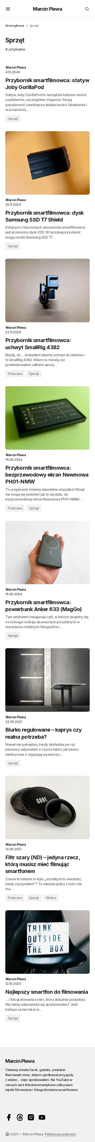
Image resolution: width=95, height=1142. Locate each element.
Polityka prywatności (60, 1134)
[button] (8, 9)
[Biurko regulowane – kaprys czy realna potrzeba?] (47, 680)
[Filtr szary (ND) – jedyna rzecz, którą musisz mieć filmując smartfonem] (47, 807)
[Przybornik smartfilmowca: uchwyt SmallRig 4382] (47, 290)
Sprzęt (13, 119)
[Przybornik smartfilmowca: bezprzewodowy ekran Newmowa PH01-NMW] (47, 418)
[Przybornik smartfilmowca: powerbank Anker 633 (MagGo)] (47, 552)
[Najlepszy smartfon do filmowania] (47, 942)
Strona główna (14, 25)
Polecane (15, 374)
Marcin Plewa (47, 9)
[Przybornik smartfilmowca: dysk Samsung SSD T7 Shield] (47, 163)
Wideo (51, 898)
